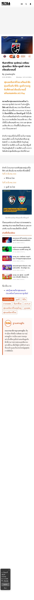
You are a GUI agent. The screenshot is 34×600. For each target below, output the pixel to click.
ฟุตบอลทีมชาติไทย (9, 312)
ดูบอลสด (27, 308)
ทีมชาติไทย (17, 304)
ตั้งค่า (5, 588)
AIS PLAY (27, 304)
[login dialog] (30, 4)
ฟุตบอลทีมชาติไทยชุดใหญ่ (12, 308)
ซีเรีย (24, 299)
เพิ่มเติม (6, 581)
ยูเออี (18, 299)
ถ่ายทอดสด (7, 304)
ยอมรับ (5, 584)
